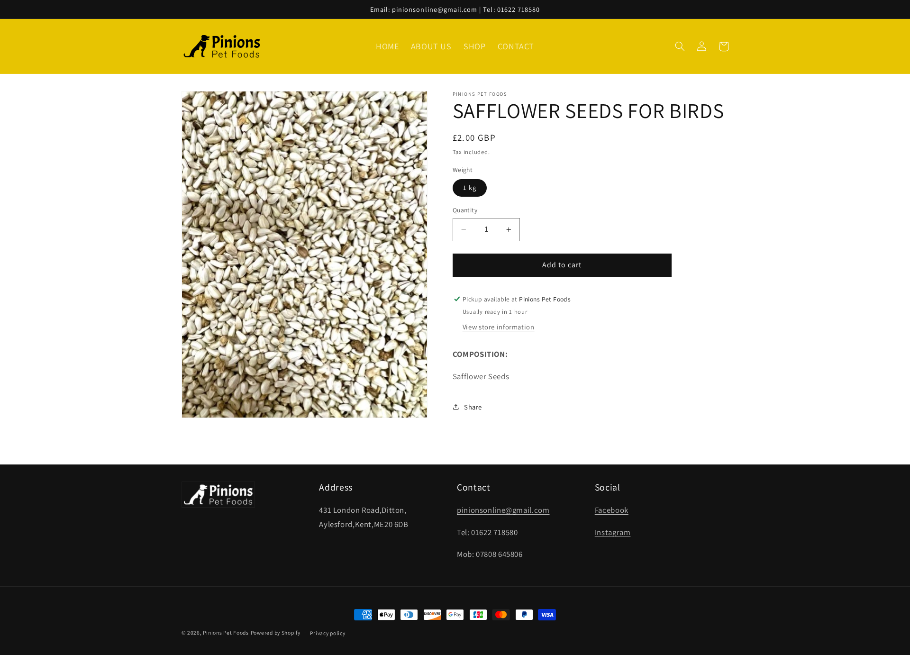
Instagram (613, 532)
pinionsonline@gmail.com (503, 510)
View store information (499, 326)
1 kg (469, 187)
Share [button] (473, 406)
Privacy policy (327, 633)
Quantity (465, 210)
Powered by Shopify (275, 632)
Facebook (611, 510)
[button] (680, 46)
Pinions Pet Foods (226, 632)
